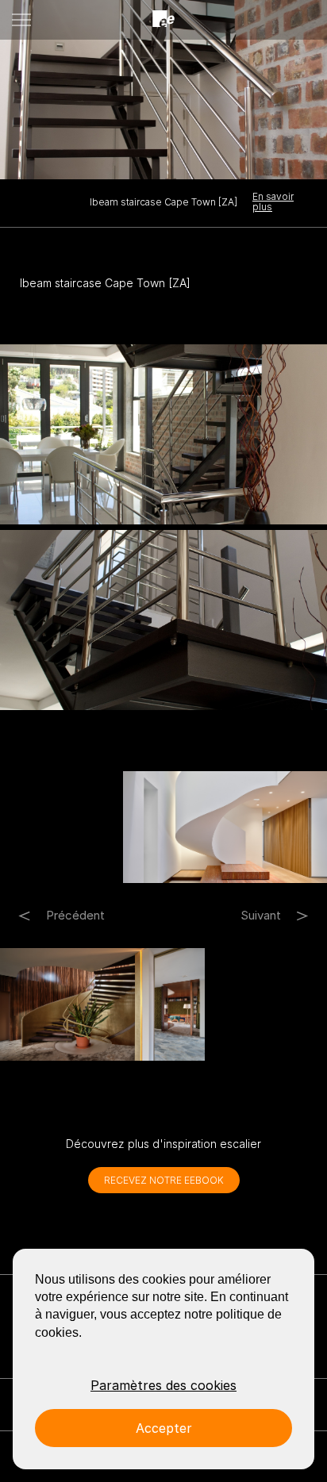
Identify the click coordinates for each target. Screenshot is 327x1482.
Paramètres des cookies (163, 1385)
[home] (163, 19)
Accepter (164, 1428)
